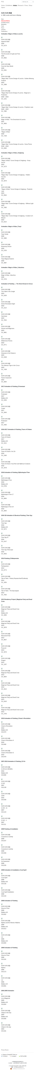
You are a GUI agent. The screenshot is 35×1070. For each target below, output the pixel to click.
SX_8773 (4, 570)
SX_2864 (4, 381)
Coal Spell (4, 877)
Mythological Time (6, 480)
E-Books (3, 29)
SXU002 (3, 914)
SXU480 (3, 744)
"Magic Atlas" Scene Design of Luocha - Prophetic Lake (17, 107)
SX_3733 (4, 279)
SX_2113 (4, 308)
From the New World (7, 66)
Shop (30, 5)
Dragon (3, 660)
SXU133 (3, 896)
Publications (4, 31)
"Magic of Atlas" (5, 132)
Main (2, 19)
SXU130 (3, 883)
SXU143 (3, 812)
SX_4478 (4, 467)
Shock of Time (5, 908)
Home (3, 5)
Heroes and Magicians (7, 328)
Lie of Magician (5, 998)
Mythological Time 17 (7, 494)
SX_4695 (4, 615)
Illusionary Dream (6, 246)
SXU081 (3, 986)
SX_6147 (4, 541)
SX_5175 (4, 166)
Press (26, 5)
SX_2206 (4, 400)
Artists (15, 5)
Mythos (3, 967)
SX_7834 (4, 320)
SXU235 (3, 865)
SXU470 (3, 732)
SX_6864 (4, 498)
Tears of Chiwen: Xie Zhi (8, 451)
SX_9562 (4, 58)
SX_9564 (4, 195)
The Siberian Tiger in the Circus (10, 365)
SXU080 (3, 775)
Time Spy (4, 523)
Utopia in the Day (6, 1012)
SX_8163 (4, 701)
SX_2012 (4, 689)
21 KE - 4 (4, 820)
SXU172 (3, 971)
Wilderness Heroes (6, 341)
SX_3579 (4, 652)
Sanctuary (4, 316)
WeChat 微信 (23, 1056)
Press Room (4, 1050)
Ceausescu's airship (7, 836)
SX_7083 (4, 207)
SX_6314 (4, 222)
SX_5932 (4, 553)
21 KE (3, 783)
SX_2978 (4, 627)
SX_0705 (4, 250)
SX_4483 (4, 424)
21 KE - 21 (4, 808)
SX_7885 (4, 111)
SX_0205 (4, 295)
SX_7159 (4, 136)
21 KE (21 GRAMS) (7, 769)
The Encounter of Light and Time (10, 54)
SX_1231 (4, 99)
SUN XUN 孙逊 (5, 39)
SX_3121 (4, 443)
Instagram (13, 1056)
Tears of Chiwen (6, 437)
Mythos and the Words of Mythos (10, 922)
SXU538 (3, 799)
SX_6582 (4, 148)
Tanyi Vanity (4, 234)
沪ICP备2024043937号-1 (19, 1067)
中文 (2, 1)
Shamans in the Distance (8, 353)
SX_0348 (4, 357)
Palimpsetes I (5, 566)
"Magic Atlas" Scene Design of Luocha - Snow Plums (16, 144)
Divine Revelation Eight (8, 304)
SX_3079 (4, 181)
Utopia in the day (6, 1027)
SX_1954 (4, 582)
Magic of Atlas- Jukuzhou (8, 275)
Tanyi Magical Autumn (7, 259)
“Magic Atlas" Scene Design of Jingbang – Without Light (17, 203)
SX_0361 (4, 70)
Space (3, 7)
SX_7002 (4, 594)
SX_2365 (4, 455)
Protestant (4, 394)
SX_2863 (4, 510)
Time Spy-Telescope (7, 549)
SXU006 (3, 1018)
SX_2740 (4, 713)
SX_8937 (4, 639)
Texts (2, 26)
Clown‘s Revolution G (7, 752)
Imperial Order (5, 41)
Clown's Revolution (6, 726)
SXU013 (3, 928)
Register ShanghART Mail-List (10, 1054)
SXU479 (3, 756)
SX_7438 (4, 369)
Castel (3, 408)
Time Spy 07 (4, 537)
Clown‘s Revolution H (7, 740)
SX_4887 (4, 263)
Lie (2, 937)
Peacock (3, 648)
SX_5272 (4, 529)
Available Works (5, 22)
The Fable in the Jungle (8, 291)
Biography (3, 24)
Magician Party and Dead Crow (10, 609)
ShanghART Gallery (18, 1065)
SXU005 (3, 943)
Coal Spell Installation (7, 892)
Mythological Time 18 (7, 506)
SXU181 (3, 1031)
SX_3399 (4, 84)
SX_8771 (4, 345)
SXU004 (3, 1004)
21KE (2, 795)
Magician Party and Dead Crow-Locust (12, 709)
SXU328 (3, 853)
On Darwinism (5, 861)
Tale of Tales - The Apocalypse (10, 590)
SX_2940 (4, 412)
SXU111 (3, 824)
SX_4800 (4, 123)
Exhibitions (9, 5)
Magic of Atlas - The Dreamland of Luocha (13, 119)
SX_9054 (4, 676)
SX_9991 (4, 332)
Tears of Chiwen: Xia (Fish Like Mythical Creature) (15, 463)
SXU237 (3, 840)
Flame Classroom (6, 377)
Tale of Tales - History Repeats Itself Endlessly (14, 578)
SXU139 (3, 787)
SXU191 (3, 959)
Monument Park (5, 635)
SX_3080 (4, 238)
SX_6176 (4, 45)
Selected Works (5, 20)
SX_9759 (4, 486)
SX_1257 (4, 664)
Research (21, 5)
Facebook (5, 1056)
